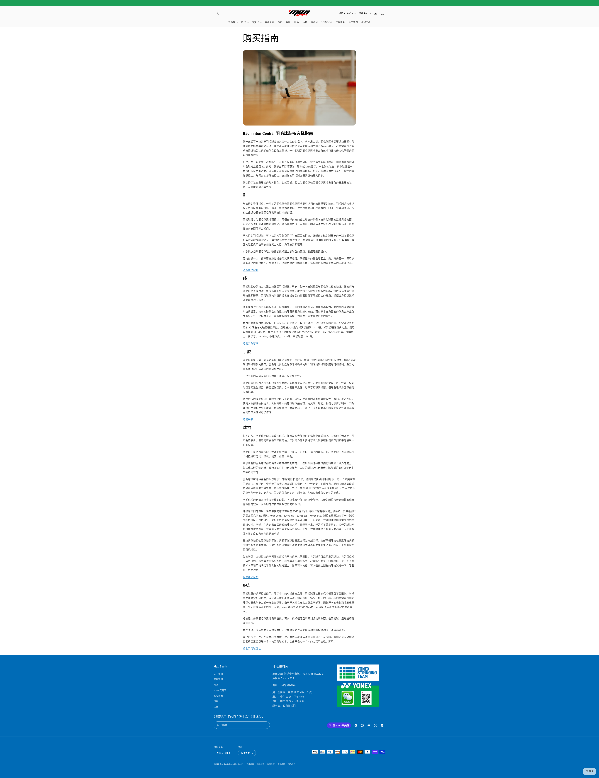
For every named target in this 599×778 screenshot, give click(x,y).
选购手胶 (248, 419)
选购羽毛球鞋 (250, 270)
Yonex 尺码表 (220, 690)
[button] (217, 13)
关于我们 (218, 673)
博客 (216, 685)
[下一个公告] (384, 3)
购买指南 (218, 695)
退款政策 (250, 764)
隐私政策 (260, 764)
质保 (216, 706)
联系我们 (218, 679)
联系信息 (291, 764)
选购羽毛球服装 (252, 648)
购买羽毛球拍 (250, 577)
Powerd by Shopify (236, 764)
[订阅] (266, 725)
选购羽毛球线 (250, 343)
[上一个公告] (214, 3)
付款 (216, 701)
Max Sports (224, 764)
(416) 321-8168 (288, 685)
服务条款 (271, 764)
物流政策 (281, 764)
